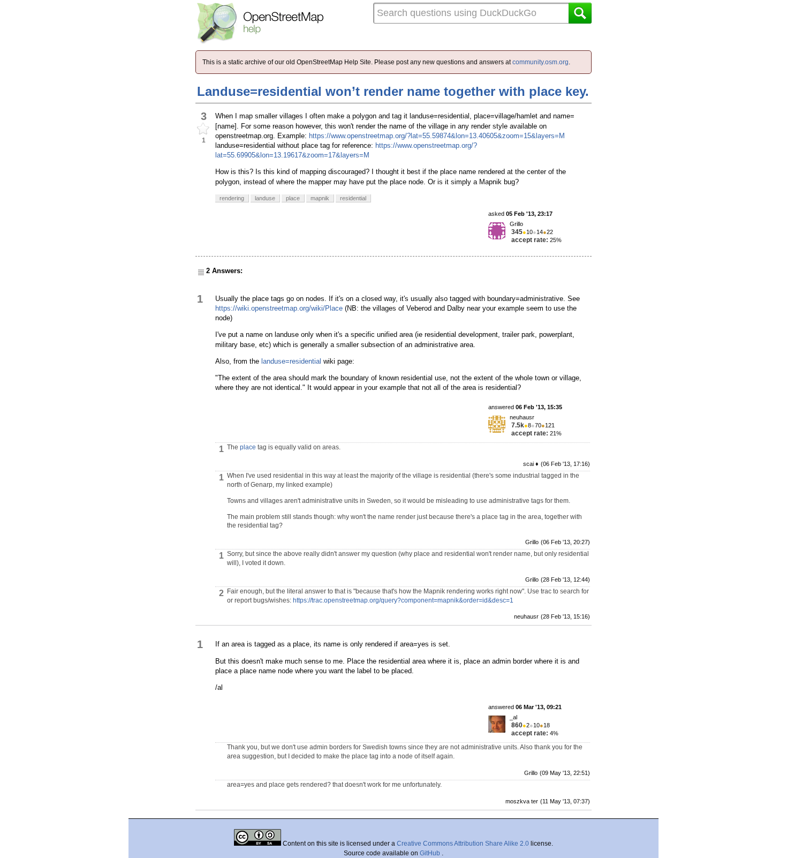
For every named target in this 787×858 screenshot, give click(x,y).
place (248, 447)
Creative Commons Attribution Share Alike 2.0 (463, 843)
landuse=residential (291, 361)
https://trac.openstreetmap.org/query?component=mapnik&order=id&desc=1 (403, 600)
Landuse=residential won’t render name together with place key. (393, 91)
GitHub (431, 853)
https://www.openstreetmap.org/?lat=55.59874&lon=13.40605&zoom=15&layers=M (437, 136)
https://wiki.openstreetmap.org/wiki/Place (279, 308)
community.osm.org (540, 62)
